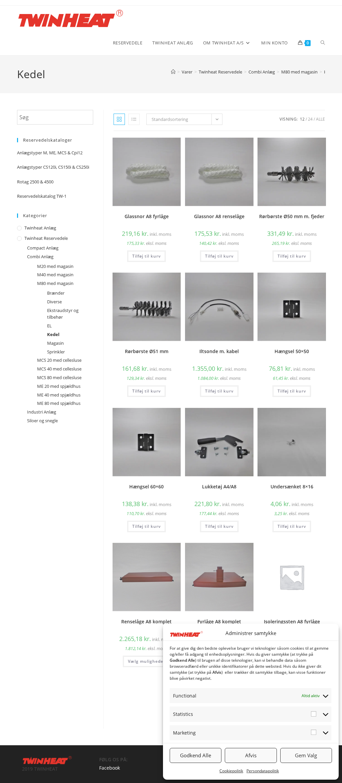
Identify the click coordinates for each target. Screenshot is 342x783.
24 (310, 119)
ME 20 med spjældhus (58, 386)
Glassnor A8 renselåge (219, 216)
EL (49, 326)
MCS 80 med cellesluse (59, 377)
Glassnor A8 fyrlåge (147, 216)
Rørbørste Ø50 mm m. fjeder (291, 216)
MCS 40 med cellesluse (59, 369)
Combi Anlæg (40, 257)
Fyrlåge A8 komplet (219, 621)
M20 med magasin (55, 266)
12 (302, 119)
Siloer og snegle (42, 421)
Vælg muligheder (146, 661)
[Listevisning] (134, 119)
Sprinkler (56, 352)
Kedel (53, 334)
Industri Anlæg (41, 412)
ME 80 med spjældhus (58, 403)
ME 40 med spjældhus (58, 395)
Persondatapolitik (262, 771)
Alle (320, 119)
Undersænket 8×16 (292, 486)
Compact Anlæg (42, 248)
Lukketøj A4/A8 (219, 486)
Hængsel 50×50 (292, 351)
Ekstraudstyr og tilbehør (62, 313)
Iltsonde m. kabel (219, 351)
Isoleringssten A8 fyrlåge (292, 621)
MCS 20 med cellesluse (59, 360)
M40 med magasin (55, 275)
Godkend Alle (195, 755)
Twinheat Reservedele (46, 238)
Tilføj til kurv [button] (146, 256)
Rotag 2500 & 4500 (35, 182)
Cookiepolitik (231, 771)
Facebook (109, 768)
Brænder (55, 293)
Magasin (55, 343)
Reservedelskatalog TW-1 (41, 196)
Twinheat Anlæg (40, 228)
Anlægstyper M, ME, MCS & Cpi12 (49, 153)
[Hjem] (173, 72)
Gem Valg (306, 755)
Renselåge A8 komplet (146, 621)
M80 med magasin (55, 283)
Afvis (250, 755)
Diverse (54, 302)
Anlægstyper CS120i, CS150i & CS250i (53, 167)
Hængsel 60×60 (146, 486)
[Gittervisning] (119, 119)
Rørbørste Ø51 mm (146, 351)
